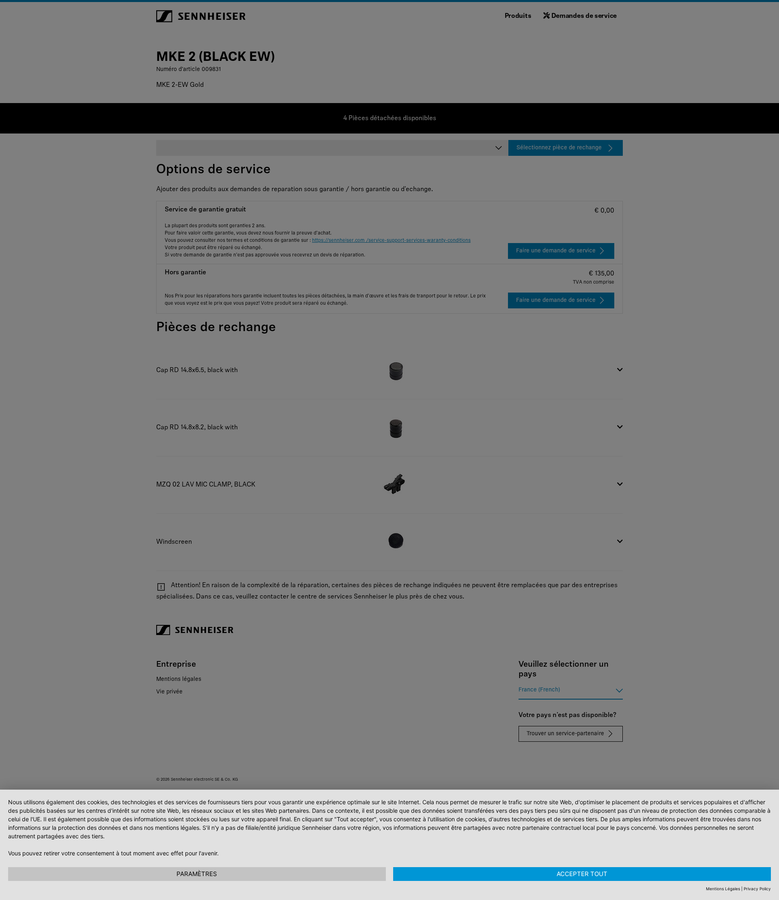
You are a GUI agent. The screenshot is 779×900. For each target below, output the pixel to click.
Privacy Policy (757, 888)
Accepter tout (582, 874)
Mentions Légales (723, 888)
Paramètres (196, 874)
